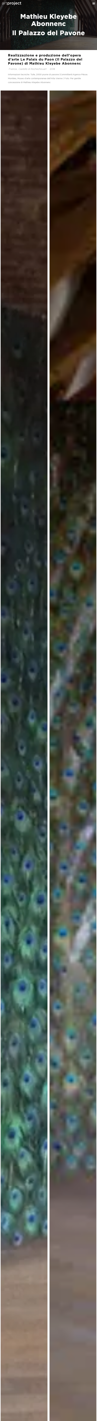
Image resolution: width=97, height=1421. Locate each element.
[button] (94, 3)
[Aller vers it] (11, 3)
